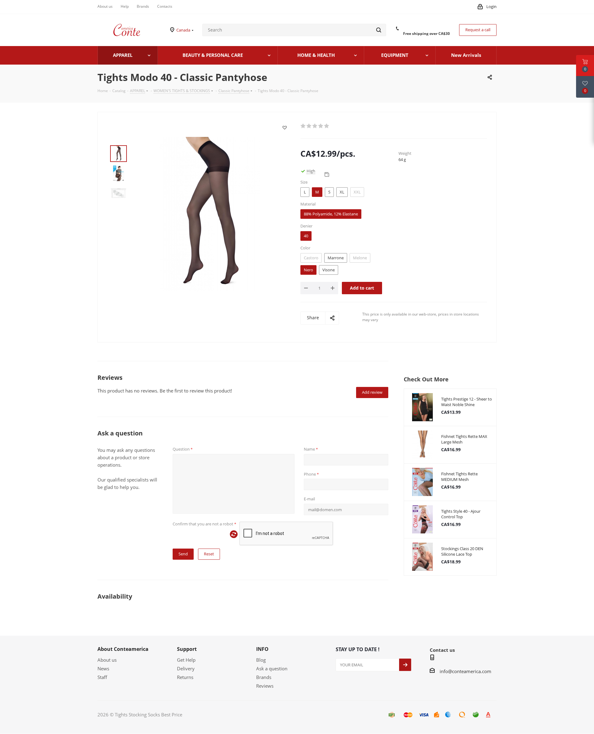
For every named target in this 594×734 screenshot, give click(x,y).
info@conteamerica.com (465, 671)
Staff (102, 677)
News (103, 668)
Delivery (186, 668)
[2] (309, 126)
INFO (262, 649)
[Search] (378, 30)
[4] (321, 126)
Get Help (186, 660)
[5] (327, 126)
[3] (315, 126)
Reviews (264, 686)
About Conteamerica (122, 649)
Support (187, 649)
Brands (263, 677)
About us (107, 660)
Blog (261, 660)
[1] (303, 126)
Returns (185, 677)
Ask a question (271, 668)
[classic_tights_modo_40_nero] (208, 213)
